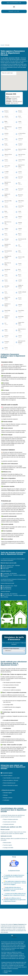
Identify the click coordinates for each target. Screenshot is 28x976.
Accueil (2, 45)
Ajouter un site (14, 11)
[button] (14, 7)
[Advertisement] (14, 29)
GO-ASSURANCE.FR (14, 2)
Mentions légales (8, 971)
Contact (5, 972)
